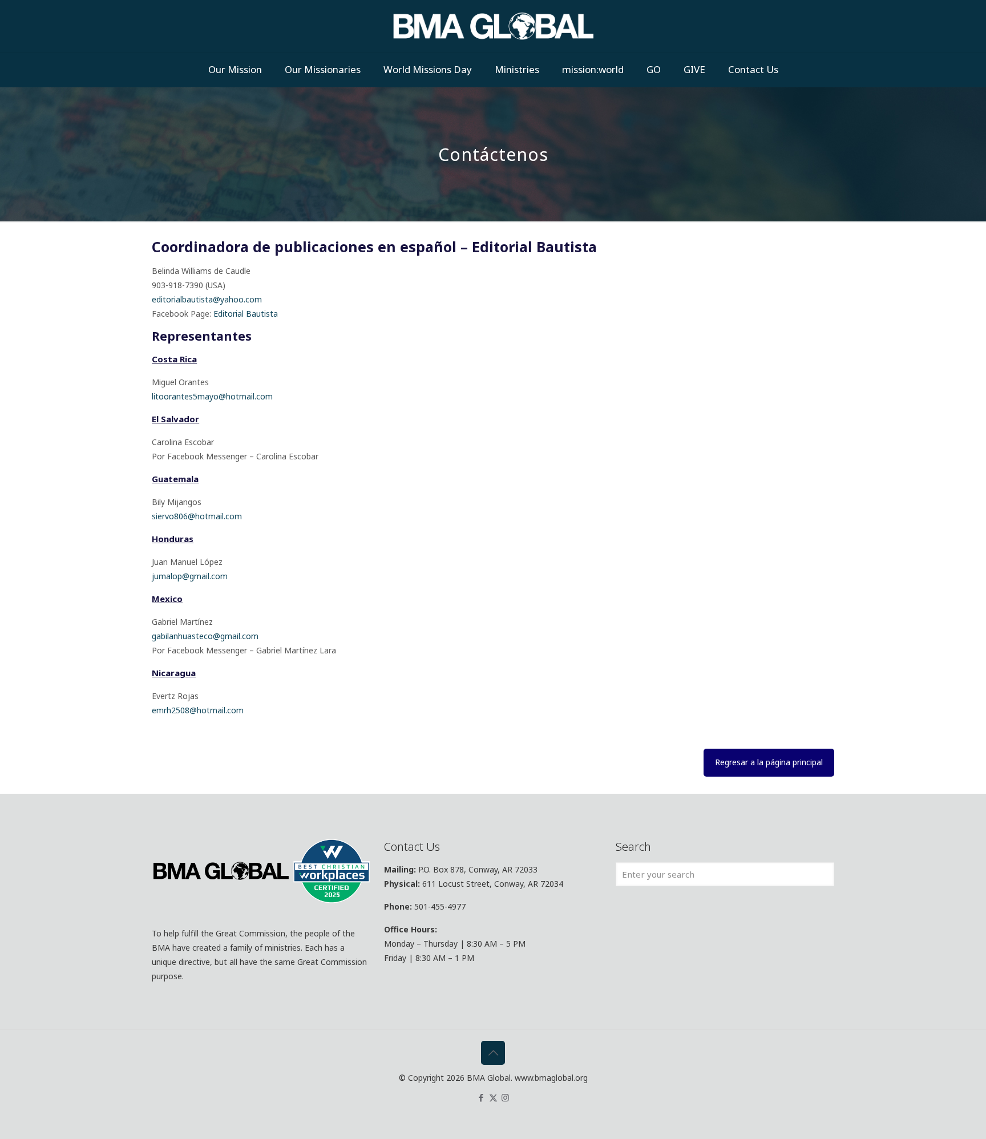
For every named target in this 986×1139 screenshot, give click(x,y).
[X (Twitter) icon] (493, 1097)
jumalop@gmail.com (190, 576)
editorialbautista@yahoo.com (207, 299)
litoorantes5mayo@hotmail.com (212, 396)
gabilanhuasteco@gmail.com (205, 636)
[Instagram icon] (505, 1097)
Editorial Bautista (245, 313)
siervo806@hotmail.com (197, 516)
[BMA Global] (493, 26)
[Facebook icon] (481, 1097)
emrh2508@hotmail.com (198, 710)
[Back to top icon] (493, 1053)
